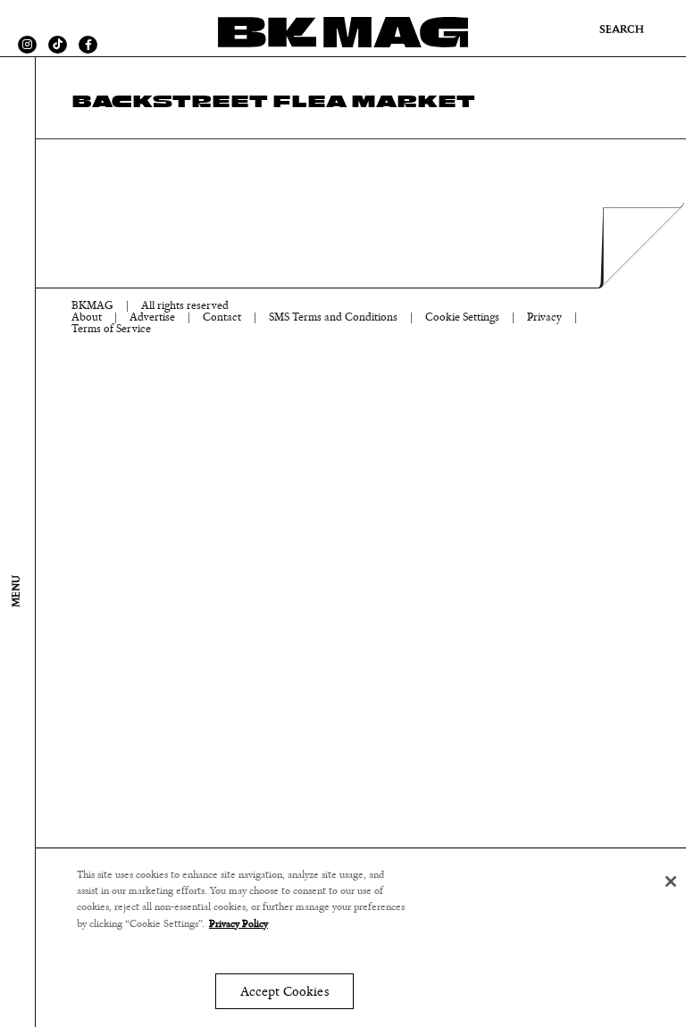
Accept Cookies (284, 991)
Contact (222, 317)
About (86, 317)
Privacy (544, 317)
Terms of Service (111, 329)
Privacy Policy (238, 923)
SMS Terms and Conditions (333, 317)
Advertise (152, 317)
